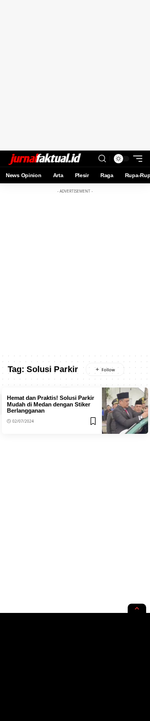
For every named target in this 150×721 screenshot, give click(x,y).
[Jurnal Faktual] (45, 159)
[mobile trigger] (135, 159)
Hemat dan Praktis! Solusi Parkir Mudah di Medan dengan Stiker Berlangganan (50, 404)
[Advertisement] (75, 75)
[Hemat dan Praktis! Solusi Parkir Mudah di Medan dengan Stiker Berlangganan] (125, 411)
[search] (102, 158)
